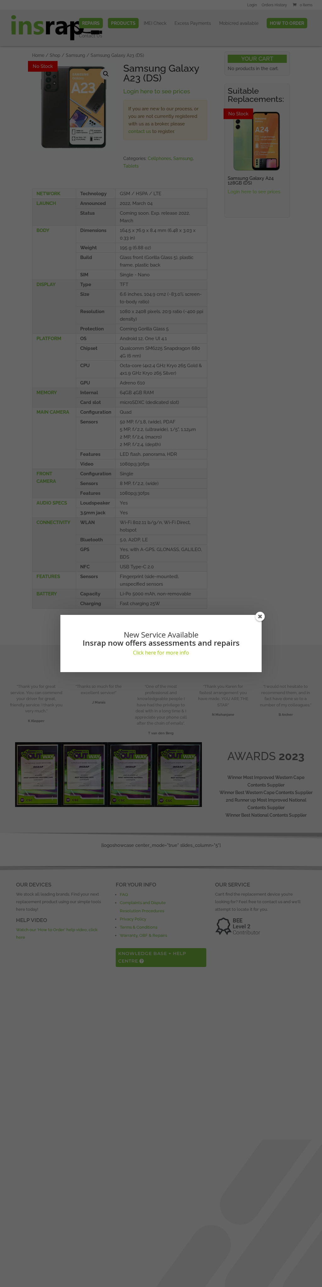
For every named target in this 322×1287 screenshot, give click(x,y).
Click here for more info (161, 652)
